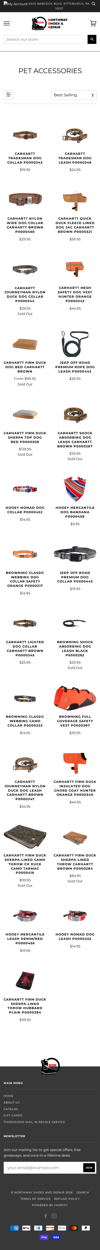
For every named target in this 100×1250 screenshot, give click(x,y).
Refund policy (67, 1199)
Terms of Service (35, 1199)
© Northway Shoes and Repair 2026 (42, 1192)
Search (82, 1192)
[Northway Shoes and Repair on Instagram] (54, 1217)
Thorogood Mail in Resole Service (34, 1122)
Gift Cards (13, 1115)
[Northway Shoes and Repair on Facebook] (45, 1217)
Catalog (11, 1109)
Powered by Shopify (50, 1205)
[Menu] (7, 23)
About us (12, 1102)
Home (8, 1096)
